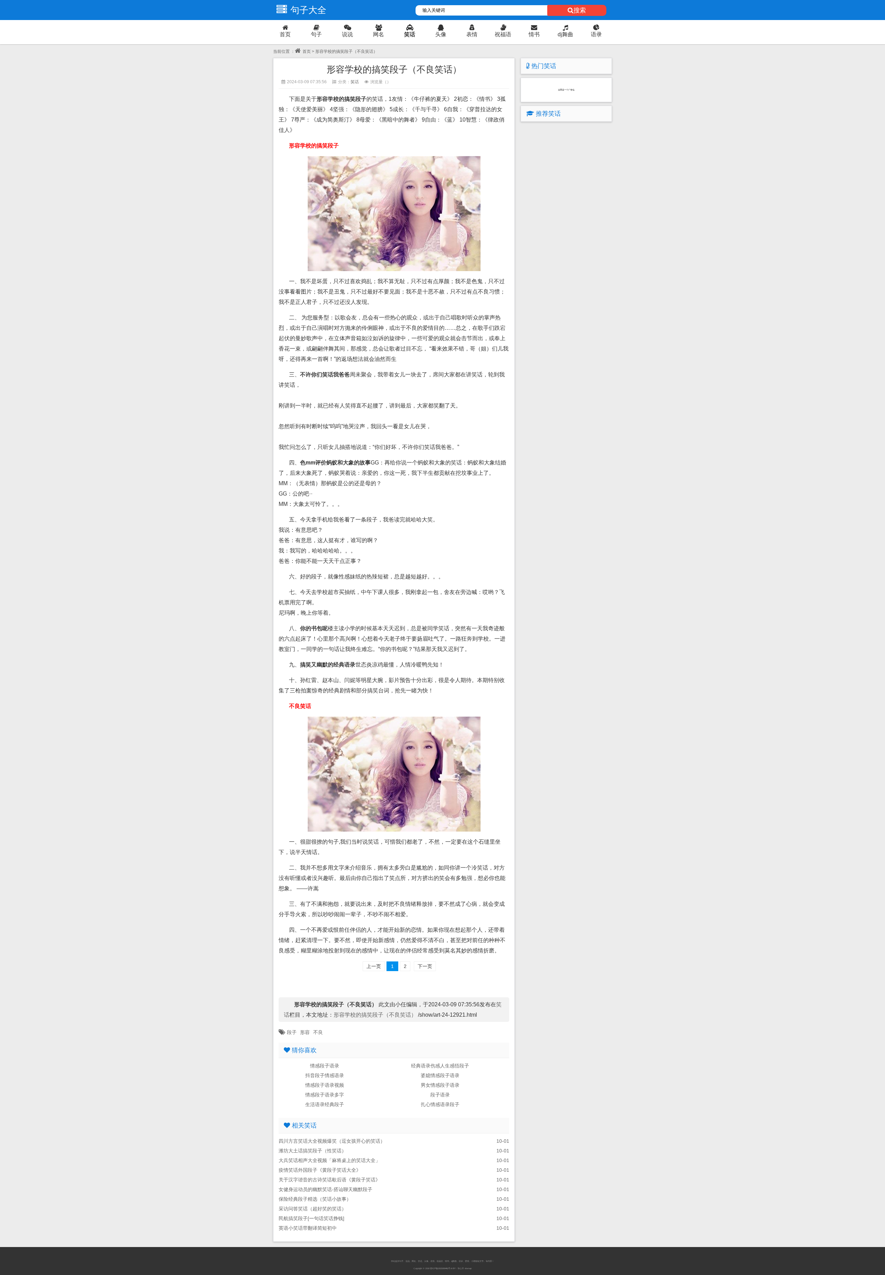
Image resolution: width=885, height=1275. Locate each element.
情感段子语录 (324, 1065)
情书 (534, 34)
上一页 (373, 966)
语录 (596, 34)
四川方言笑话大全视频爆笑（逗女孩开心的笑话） (332, 1141)
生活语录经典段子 (324, 1104)
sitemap (468, 1268)
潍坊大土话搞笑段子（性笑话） (312, 1150)
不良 (318, 1032)
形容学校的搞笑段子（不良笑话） (376, 1015)
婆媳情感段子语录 (440, 1075)
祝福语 (503, 34)
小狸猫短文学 (477, 1261)
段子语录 (440, 1094)
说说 (347, 34)
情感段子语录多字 (324, 1094)
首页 (285, 34)
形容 (305, 1032)
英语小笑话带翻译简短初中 (308, 1228)
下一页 (425, 966)
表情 (471, 34)
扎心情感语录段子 (440, 1104)
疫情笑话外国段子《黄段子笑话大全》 (320, 1170)
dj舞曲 (565, 34)
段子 (292, 1032)
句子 (316, 34)
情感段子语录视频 (324, 1085)
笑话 (409, 34)
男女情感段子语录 (440, 1085)
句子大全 (308, 10)
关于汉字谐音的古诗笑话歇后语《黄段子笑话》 (329, 1179)
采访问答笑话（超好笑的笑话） (312, 1208)
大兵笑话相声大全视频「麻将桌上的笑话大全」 (329, 1160)
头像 (440, 34)
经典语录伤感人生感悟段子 (440, 1065)
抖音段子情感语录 (324, 1075)
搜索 (580, 10)
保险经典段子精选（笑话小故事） (315, 1199)
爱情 (467, 1261)
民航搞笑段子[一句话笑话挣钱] (311, 1218)
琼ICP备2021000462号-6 (441, 1268)
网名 (378, 34)
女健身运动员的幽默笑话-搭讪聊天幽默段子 (325, 1189)
